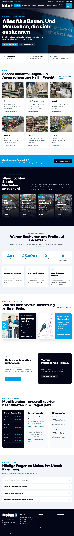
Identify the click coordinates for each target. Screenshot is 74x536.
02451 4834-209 (18, 440)
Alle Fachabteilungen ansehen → (65, 77)
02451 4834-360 (18, 419)
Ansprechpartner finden (49, 376)
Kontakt (55, 5)
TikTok (58, 521)
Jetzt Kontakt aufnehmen (63, 161)
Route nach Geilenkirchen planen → (35, 440)
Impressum (41, 525)
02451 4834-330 (18, 431)
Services (34, 5)
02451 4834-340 (18, 434)
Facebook (59, 519)
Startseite (17, 5)
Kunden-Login (61, 5)
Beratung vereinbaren (26, 44)
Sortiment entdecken (10, 44)
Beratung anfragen (9, 111)
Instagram (59, 517)
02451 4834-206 (18, 444)
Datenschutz (41, 523)
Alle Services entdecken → (64, 308)
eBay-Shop (41, 527)
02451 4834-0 (68, 1)
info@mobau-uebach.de (26, 523)
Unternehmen (41, 5)
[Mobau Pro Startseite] (7, 5)
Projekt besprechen (7, 215)
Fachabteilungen (26, 5)
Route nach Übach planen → (36, 426)
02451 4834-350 (18, 437)
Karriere (49, 5)
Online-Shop (69, 5)
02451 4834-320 (18, 427)
